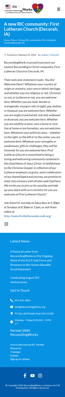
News (14, 40)
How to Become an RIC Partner (27, 344)
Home (7, 40)
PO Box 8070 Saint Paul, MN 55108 (34, 313)
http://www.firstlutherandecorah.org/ (27, 216)
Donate (14, 355)
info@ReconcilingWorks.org (30, 306)
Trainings (15, 351)
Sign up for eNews (20, 359)
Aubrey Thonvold (50, 54)
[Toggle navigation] (58, 9)
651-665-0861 (23, 300)
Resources (15, 348)
